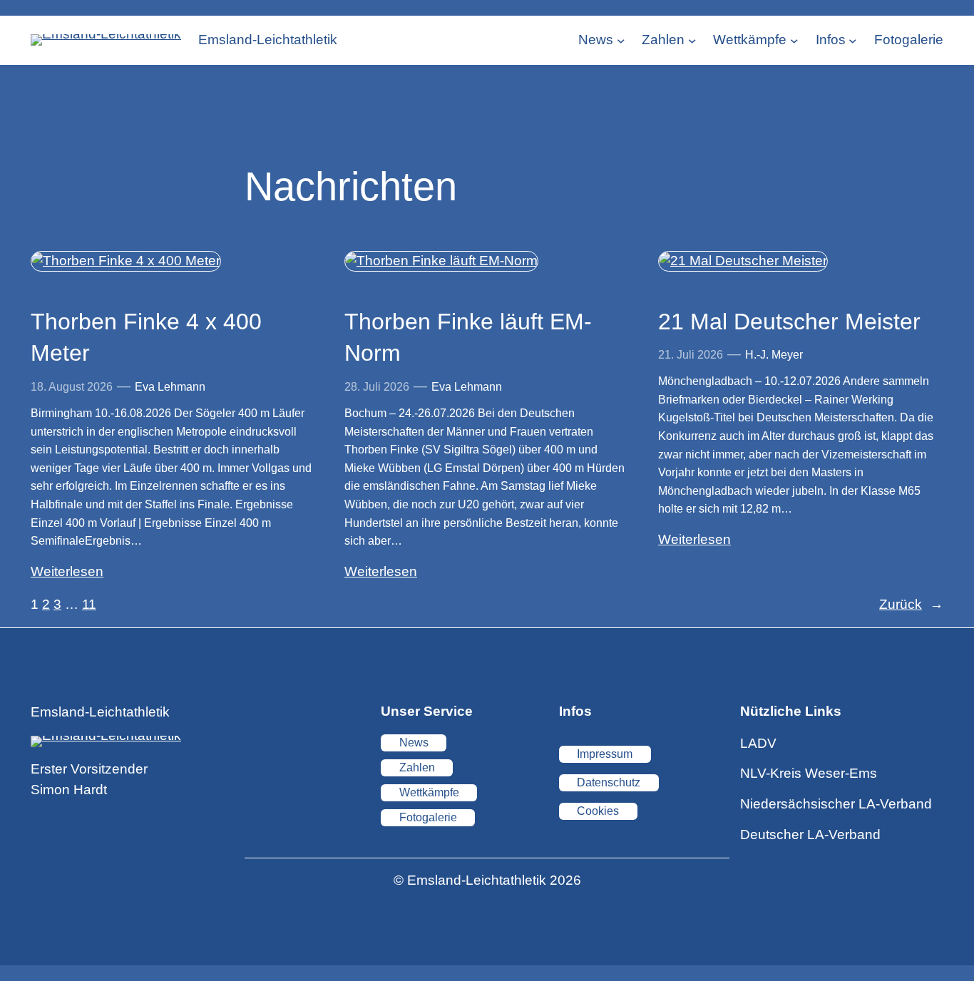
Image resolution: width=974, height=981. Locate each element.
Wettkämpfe (429, 792)
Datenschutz (608, 782)
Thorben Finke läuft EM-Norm (468, 337)
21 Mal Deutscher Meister (789, 321)
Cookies (598, 811)
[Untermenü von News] (621, 40)
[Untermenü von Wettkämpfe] (794, 40)
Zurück (911, 604)
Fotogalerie (428, 817)
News (414, 742)
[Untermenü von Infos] (853, 40)
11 (89, 604)
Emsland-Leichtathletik (267, 39)
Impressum (604, 754)
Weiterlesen (67, 571)
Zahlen (417, 767)
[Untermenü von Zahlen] (692, 40)
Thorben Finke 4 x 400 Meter (146, 337)
